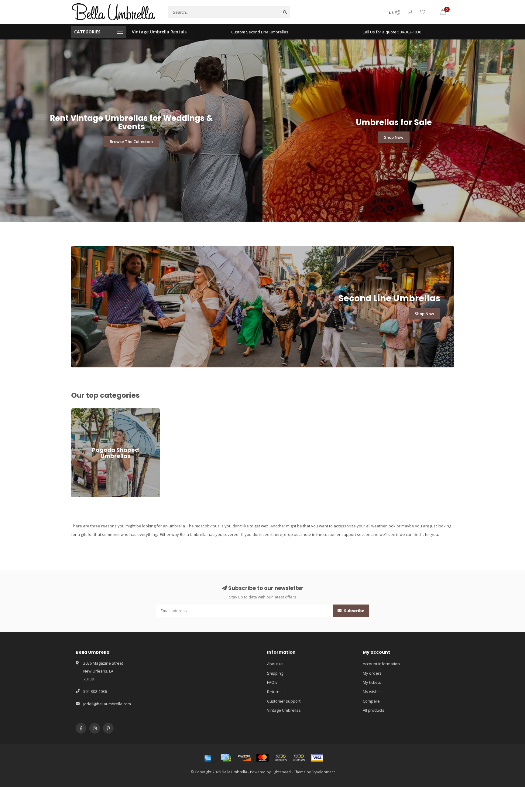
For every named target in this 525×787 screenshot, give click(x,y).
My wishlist (373, 691)
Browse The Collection (131, 141)
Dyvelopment (323, 771)
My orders (372, 673)
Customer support (283, 701)
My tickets (372, 682)
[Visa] (317, 757)
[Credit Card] (226, 757)
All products (373, 710)
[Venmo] (299, 757)
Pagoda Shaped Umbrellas (96, 411)
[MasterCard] (262, 757)
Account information (381, 663)
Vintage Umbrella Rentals (159, 32)
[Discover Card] (244, 757)
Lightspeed (281, 771)
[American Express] (207, 757)
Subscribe (353, 610)
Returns (274, 691)
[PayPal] (280, 757)
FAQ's (272, 682)
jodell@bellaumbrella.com (107, 704)
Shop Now (393, 137)
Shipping (275, 673)
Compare (371, 701)
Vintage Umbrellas (284, 710)
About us (275, 663)
